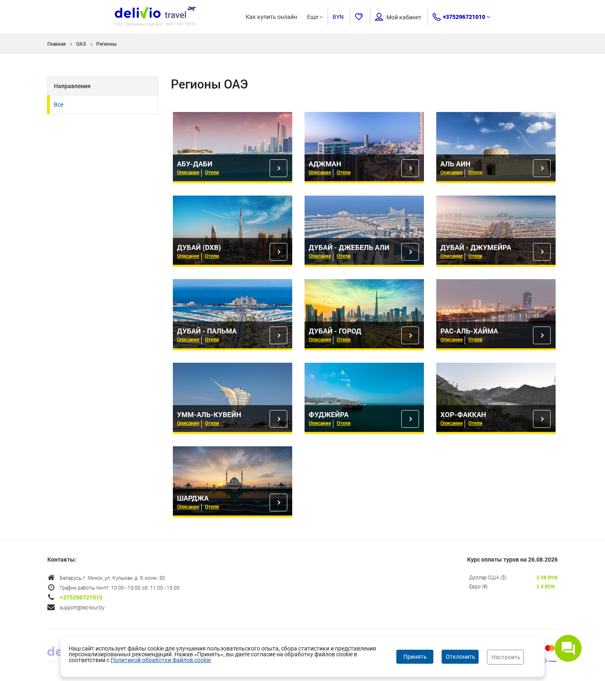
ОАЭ (81, 43)
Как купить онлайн (271, 17)
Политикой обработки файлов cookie (161, 660)
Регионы (106, 43)
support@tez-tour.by (82, 607)
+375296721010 (464, 17)
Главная (56, 43)
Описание (188, 172)
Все (58, 104)
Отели (212, 172)
